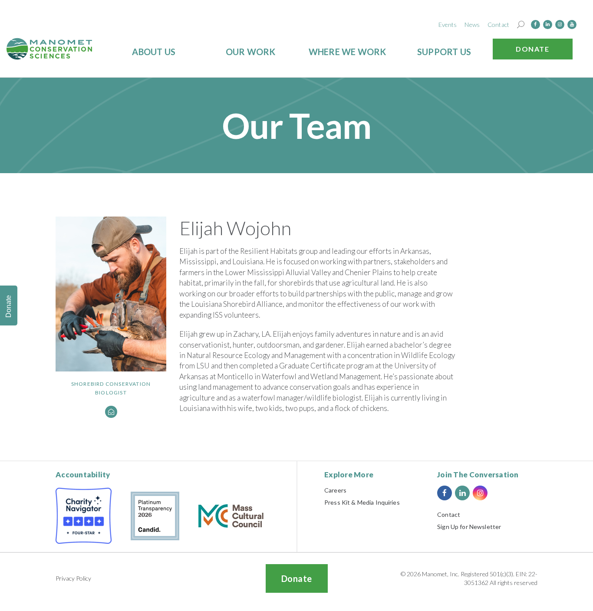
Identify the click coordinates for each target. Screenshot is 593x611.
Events (447, 24)
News (472, 24)
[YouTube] (572, 24)
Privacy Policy (73, 578)
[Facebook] (535, 24)
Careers (335, 490)
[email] (111, 412)
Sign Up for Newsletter (469, 526)
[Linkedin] (547, 24)
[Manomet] (49, 48)
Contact (498, 24)
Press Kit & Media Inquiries (362, 502)
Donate (533, 49)
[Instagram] (559, 24)
